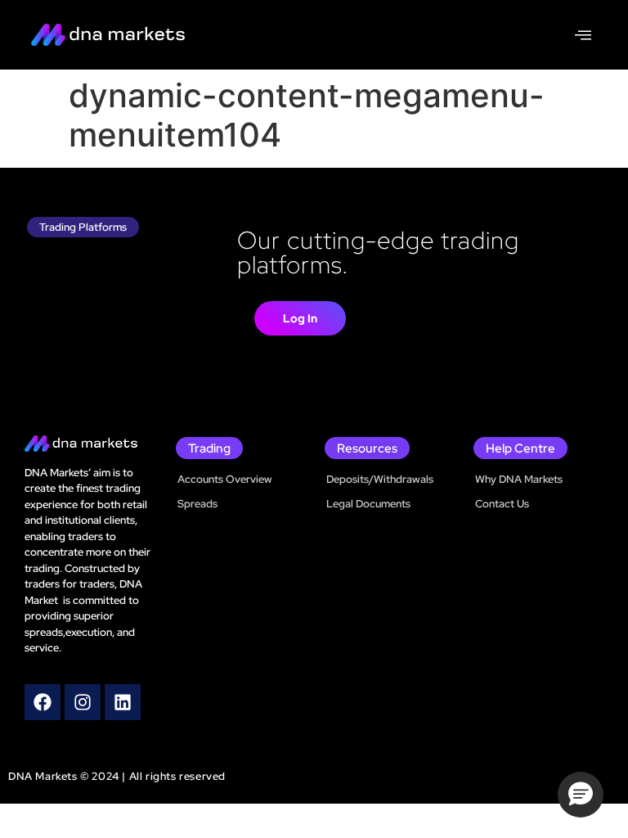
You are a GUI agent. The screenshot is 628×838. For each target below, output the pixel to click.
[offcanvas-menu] (583, 35)
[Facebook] (43, 702)
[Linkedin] (123, 702)
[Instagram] (83, 702)
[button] (580, 795)
